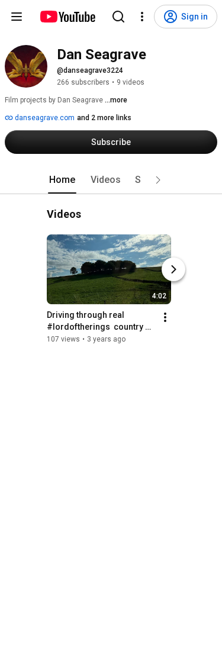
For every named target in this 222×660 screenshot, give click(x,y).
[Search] (118, 16)
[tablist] (111, 180)
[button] (158, 180)
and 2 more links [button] (104, 118)
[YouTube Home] (67, 16)
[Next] (173, 269)
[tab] (62, 180)
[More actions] (165, 317)
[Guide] (16, 16)
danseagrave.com (44, 118)
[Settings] (142, 16)
